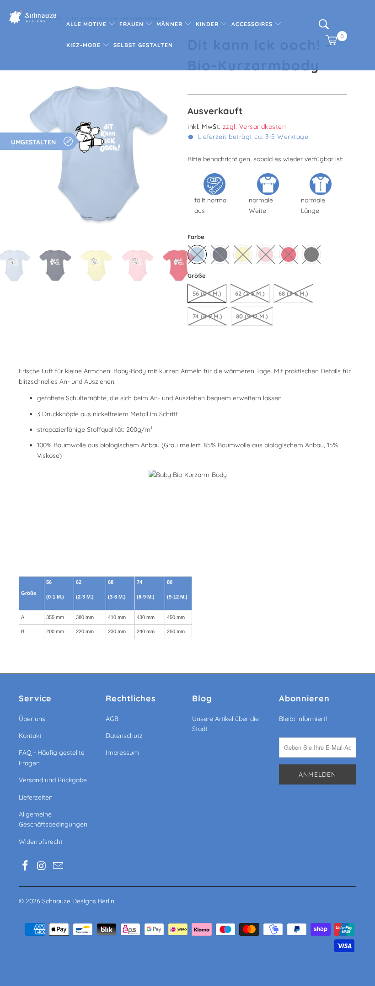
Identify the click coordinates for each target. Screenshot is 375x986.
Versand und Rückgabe (53, 780)
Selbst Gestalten (143, 45)
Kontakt (30, 736)
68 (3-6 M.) (293, 293)
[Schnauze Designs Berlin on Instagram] (42, 866)
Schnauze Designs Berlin (78, 901)
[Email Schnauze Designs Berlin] (58, 866)
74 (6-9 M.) (207, 316)
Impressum (122, 752)
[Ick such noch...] (324, 27)
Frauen (132, 24)
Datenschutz (124, 736)
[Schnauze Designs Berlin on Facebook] (25, 866)
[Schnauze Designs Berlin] (32, 18)
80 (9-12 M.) (252, 316)
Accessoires (252, 24)
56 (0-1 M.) (207, 293)
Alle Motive (87, 24)
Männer (170, 24)
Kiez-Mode (84, 45)
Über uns (32, 719)
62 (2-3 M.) (250, 293)
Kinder (208, 24)
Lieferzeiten (36, 797)
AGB (112, 719)
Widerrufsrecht (41, 842)
